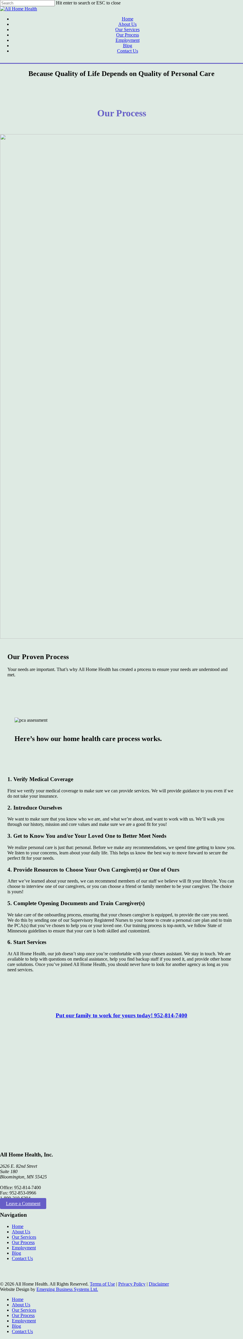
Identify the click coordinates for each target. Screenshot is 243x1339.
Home (17, 1226)
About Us (21, 1231)
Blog (16, 1253)
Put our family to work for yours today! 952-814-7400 (121, 1015)
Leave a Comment (23, 1203)
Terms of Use (102, 1283)
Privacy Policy (132, 1283)
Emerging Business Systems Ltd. (67, 1289)
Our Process (23, 1242)
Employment (24, 1247)
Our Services (24, 1237)
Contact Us (22, 1258)
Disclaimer (159, 1283)
